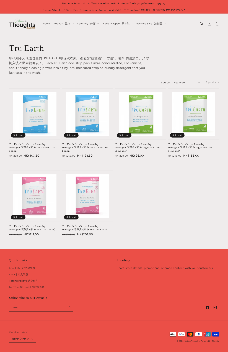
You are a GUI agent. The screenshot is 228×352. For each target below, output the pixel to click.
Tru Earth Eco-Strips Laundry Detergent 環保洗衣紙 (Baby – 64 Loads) (85, 227)
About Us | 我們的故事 (22, 268)
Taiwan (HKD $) (20, 338)
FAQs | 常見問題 (18, 274)
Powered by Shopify (210, 341)
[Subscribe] (69, 307)
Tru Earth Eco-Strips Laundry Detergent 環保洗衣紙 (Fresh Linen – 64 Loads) (85, 147)
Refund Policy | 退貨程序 (23, 280)
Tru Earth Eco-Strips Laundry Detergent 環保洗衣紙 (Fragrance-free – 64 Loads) (191, 147)
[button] (202, 24)
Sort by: (165, 82)
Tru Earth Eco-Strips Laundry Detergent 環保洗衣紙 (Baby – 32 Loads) (32, 227)
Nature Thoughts (192, 341)
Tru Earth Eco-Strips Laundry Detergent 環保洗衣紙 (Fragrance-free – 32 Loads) (138, 147)
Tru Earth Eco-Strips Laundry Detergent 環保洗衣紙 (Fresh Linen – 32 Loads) (32, 147)
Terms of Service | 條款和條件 (27, 287)
